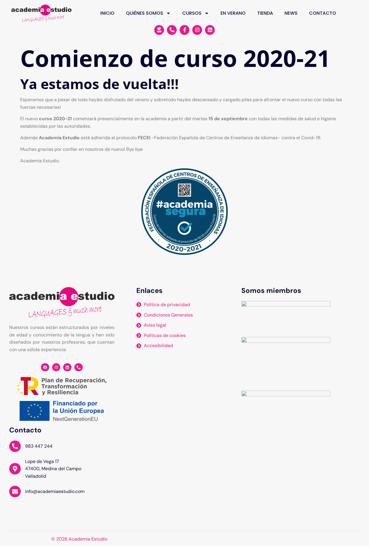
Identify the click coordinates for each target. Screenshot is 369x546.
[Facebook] (45, 367)
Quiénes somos (144, 13)
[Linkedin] (67, 367)
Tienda (265, 13)
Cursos (192, 13)
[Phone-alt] (78, 367)
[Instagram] (56, 367)
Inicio (107, 13)
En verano (233, 13)
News (291, 13)
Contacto (322, 13)
